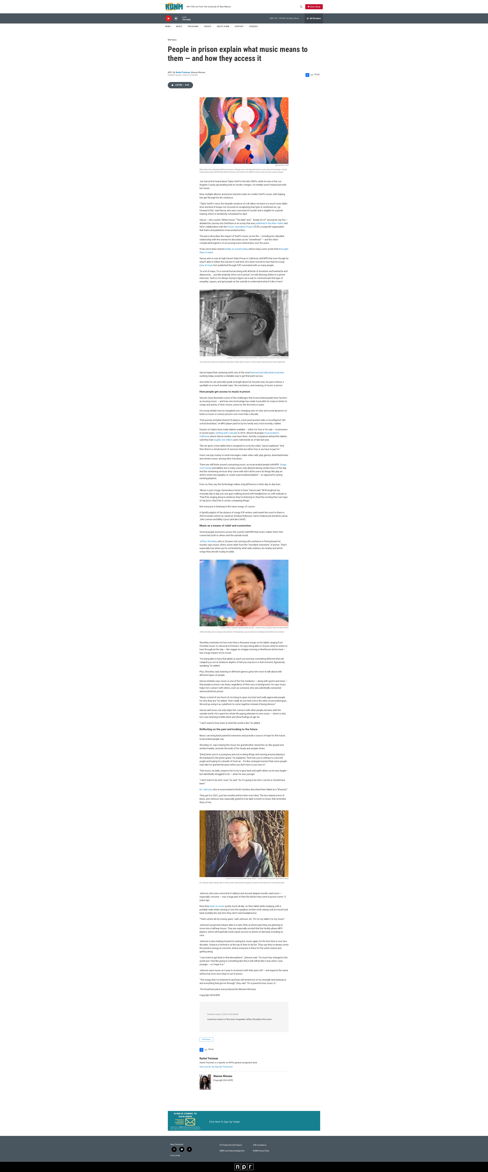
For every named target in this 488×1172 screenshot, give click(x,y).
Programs (193, 26)
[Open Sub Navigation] (173, 26)
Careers (253, 26)
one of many (206, 265)
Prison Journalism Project (240, 226)
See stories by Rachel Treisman (216, 1066)
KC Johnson (206, 789)
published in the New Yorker (269, 223)
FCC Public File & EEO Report (231, 1145)
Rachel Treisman (183, 72)
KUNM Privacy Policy (261, 1151)
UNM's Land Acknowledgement (232, 1151)
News (168, 26)
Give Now (315, 6)
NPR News (172, 40)
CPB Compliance (259, 1145)
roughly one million (222, 439)
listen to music (217, 906)
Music (179, 26)
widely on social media (236, 249)
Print (317, 74)
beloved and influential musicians (267, 372)
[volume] (176, 18)
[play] (168, 18)
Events (207, 26)
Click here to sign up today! (224, 1121)
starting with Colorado (226, 433)
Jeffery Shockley (208, 541)
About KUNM (223, 26)
